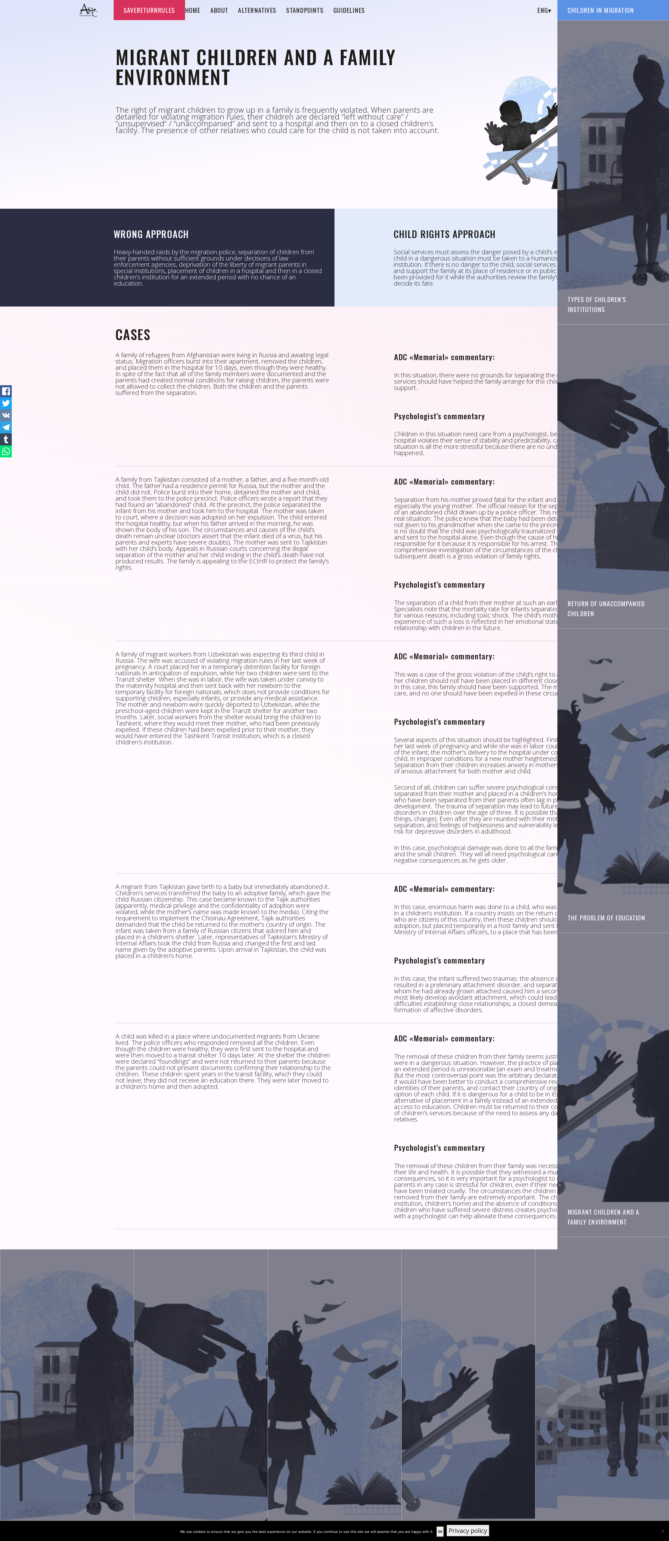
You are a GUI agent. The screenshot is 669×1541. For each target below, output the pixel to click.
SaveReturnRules (149, 10)
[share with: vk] (6, 415)
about (219, 10)
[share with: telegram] (6, 427)
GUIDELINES (349, 10)
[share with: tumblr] (6, 439)
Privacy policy (468, 1530)
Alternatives (257, 10)
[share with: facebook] (6, 391)
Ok (440, 1531)
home (192, 10)
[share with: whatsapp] (6, 451)
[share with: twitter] (6, 403)
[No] (662, 1530)
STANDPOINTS (304, 10)
